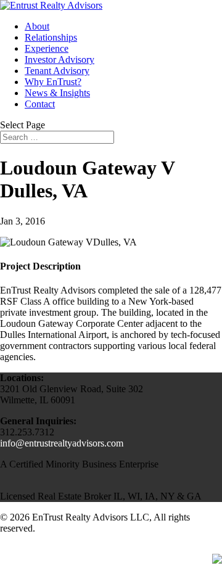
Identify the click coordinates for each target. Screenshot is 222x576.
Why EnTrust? (53, 81)
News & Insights (57, 93)
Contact (40, 104)
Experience (46, 48)
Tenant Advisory (57, 70)
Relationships (51, 37)
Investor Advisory (59, 59)
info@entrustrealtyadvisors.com (61, 443)
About (37, 26)
